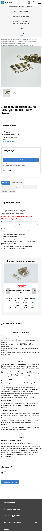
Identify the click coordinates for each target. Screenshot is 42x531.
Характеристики (17, 183)
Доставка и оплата (29, 187)
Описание (5, 183)
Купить (21, 160)
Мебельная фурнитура (21, 21)
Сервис (4, 191)
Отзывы (12, 191)
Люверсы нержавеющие (8, 41)
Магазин (15, 39)
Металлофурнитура (21, 11)
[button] (34, 291)
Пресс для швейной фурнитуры (21, 7)
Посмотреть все (9, 142)
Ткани (21, 28)
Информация (9, 502)
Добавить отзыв (10, 482)
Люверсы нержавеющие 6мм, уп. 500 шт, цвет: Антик (17, 45)
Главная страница (6, 39)
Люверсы (34, 39)
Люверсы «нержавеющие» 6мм (26, 41)
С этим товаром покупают (11, 187)
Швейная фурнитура (21, 16)
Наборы (21, 33)
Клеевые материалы (21, 23)
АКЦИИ (21, 35)
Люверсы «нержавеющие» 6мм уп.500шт (13, 43)
